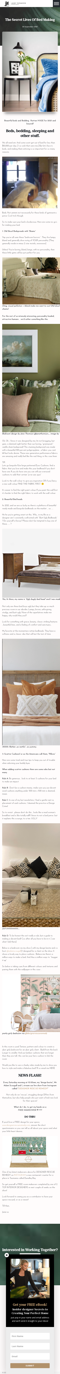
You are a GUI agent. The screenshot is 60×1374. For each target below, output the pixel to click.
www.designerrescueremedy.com (16, 1125)
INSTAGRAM (20, 1175)
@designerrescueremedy (36, 1033)
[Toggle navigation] (56, 3)
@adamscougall (14, 951)
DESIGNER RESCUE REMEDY (33, 1089)
